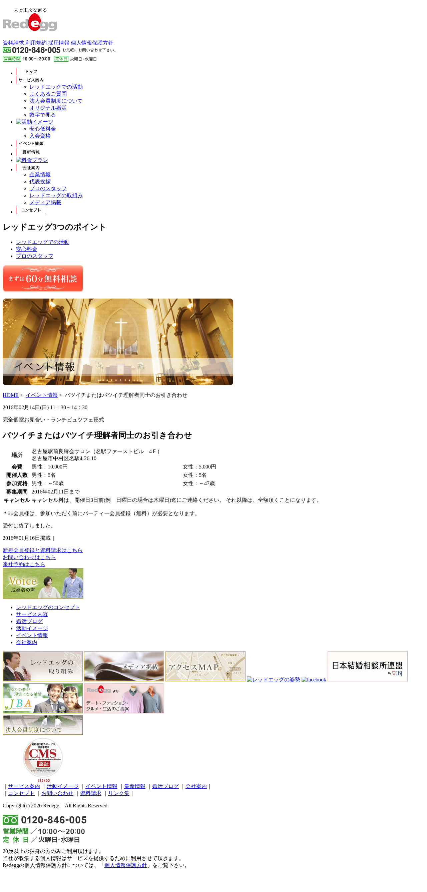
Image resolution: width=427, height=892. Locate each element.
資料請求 (13, 43)
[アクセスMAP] (205, 679)
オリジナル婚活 (48, 108)
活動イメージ (32, 628)
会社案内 (26, 642)
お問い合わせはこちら (29, 557)
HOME (11, 395)
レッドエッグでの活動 (56, 87)
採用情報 (58, 43)
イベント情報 (42, 395)
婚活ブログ (29, 621)
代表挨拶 (40, 181)
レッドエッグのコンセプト (48, 607)
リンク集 (118, 793)
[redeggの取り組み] (43, 679)
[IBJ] (368, 679)
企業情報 (40, 174)
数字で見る (42, 115)
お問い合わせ (57, 793)
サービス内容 (32, 614)
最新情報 (134, 786)
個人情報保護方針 (92, 43)
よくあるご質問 (48, 94)
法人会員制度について (56, 101)
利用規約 (36, 43)
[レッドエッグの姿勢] (273, 679)
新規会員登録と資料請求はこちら (43, 550)
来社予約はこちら (24, 564)
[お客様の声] (43, 597)
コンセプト (21, 793)
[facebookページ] (314, 679)
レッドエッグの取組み (56, 195)
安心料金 (26, 249)
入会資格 (40, 136)
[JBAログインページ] (43, 711)
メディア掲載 (45, 202)
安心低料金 (42, 129)
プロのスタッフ (48, 188)
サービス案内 (24, 786)
